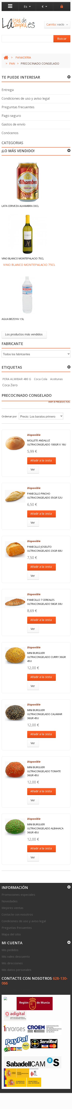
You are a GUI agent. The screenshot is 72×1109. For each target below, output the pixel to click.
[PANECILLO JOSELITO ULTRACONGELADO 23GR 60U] (15, 549)
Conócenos (10, 133)
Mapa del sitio (11, 934)
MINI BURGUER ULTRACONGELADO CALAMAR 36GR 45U (44, 714)
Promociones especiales (18, 894)
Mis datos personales (16, 970)
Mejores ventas (12, 908)
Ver (33, 469)
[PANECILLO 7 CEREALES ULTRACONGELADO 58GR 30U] (15, 602)
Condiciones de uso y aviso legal (26, 98)
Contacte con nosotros (17, 914)
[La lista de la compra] (19, 23)
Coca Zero (10, 385)
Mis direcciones (12, 963)
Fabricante (12, 343)
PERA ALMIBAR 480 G (16, 379)
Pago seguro (11, 115)
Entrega (8, 90)
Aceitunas (56, 379)
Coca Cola (40, 379)
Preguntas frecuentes (18, 107)
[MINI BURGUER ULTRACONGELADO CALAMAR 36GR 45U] (15, 712)
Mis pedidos (10, 950)
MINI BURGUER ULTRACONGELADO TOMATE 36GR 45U (44, 771)
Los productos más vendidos (24, 334)
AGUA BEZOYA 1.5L (13, 319)
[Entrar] (61, 6)
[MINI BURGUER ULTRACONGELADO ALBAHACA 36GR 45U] (15, 827)
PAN (12, 63)
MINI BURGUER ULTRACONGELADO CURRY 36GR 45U (46, 657)
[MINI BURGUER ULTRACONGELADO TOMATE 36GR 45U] (15, 770)
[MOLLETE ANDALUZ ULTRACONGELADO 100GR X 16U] (15, 443)
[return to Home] (6, 57)
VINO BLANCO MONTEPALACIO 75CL (23, 258)
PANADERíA (23, 57)
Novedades (10, 901)
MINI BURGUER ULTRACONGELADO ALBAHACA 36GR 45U (45, 828)
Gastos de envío (13, 124)
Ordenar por (9, 416)
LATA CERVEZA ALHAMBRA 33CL (20, 206)
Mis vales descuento (16, 956)
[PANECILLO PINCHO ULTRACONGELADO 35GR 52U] (15, 496)
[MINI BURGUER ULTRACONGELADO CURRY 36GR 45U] (15, 655)
